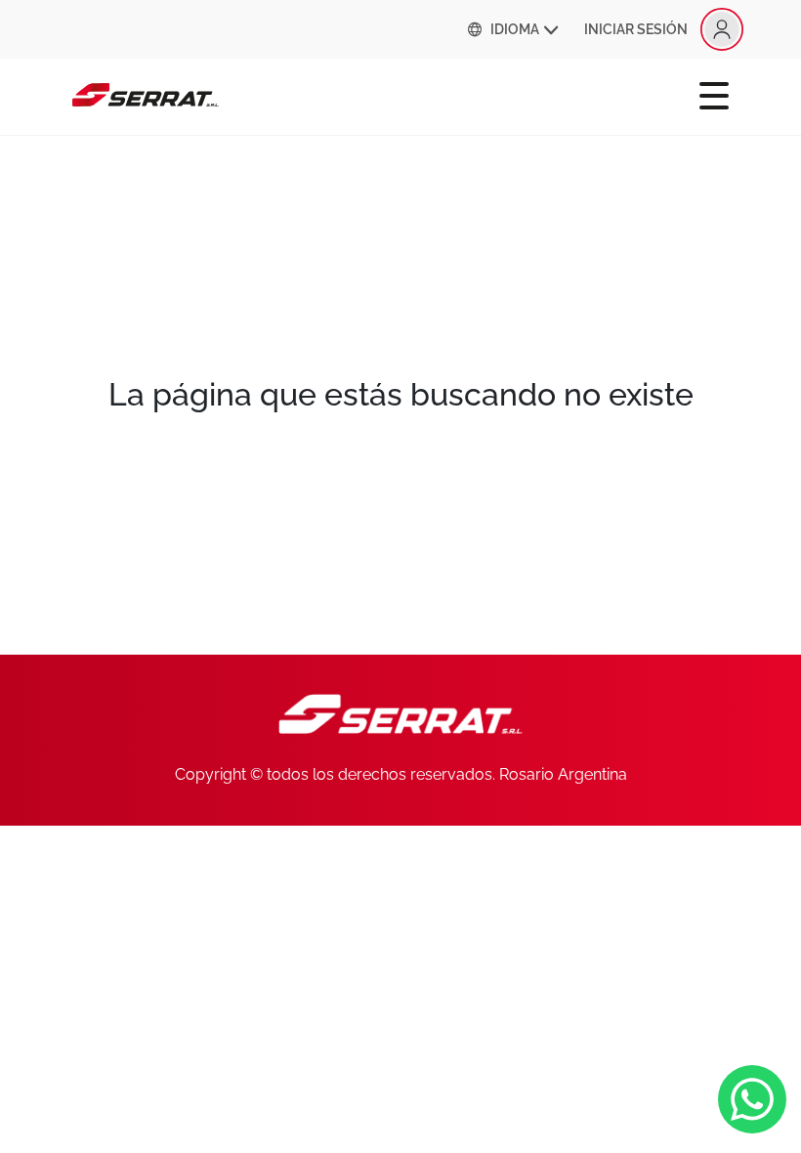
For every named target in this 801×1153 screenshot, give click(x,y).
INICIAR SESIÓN (636, 29)
